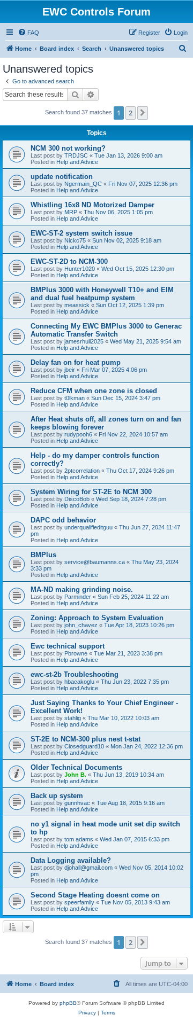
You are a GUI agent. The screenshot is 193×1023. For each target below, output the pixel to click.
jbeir (69, 369)
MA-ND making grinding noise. (82, 589)
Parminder (77, 597)
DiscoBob (77, 499)
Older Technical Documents (76, 767)
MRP (70, 212)
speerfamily (79, 902)
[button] (142, 112)
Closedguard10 (84, 746)
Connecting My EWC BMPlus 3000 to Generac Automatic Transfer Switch (106, 330)
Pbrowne (75, 653)
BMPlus (43, 555)
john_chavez (81, 625)
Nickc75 (75, 240)
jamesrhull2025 (83, 341)
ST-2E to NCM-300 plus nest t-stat (85, 739)
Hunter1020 (79, 268)
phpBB (68, 1003)
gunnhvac (77, 803)
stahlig (72, 718)
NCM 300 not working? (68, 148)
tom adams (78, 839)
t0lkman (74, 398)
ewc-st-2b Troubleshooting (74, 674)
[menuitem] (28, 32)
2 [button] (130, 113)
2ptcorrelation (82, 470)
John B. (75, 774)
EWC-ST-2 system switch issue (81, 233)
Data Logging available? (71, 860)
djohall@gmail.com (88, 867)
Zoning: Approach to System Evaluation (97, 618)
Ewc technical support (68, 646)
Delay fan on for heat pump (76, 362)
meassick (77, 305)
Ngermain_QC (83, 184)
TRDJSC (76, 155)
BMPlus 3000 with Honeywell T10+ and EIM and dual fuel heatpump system (102, 294)
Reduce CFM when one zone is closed (94, 391)
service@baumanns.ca (94, 562)
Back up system (57, 796)
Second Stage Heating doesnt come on (95, 895)
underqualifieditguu (88, 527)
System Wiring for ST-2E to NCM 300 (91, 492)
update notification (62, 177)
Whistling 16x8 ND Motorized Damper (92, 205)
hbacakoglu (79, 681)
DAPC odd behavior (63, 520)
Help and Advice (77, 162)
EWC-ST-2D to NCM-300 (69, 261)
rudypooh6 (78, 434)
